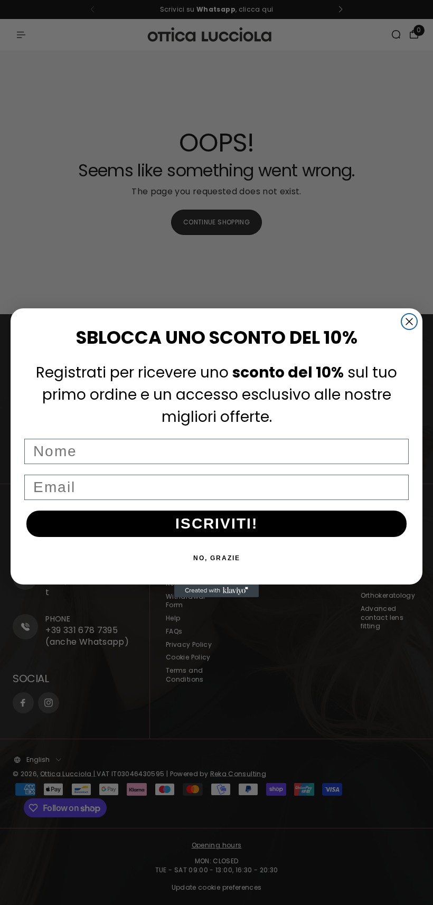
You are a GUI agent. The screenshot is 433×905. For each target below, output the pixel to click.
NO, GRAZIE (216, 558)
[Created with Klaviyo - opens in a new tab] (216, 591)
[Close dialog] (409, 321)
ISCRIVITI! (216, 523)
